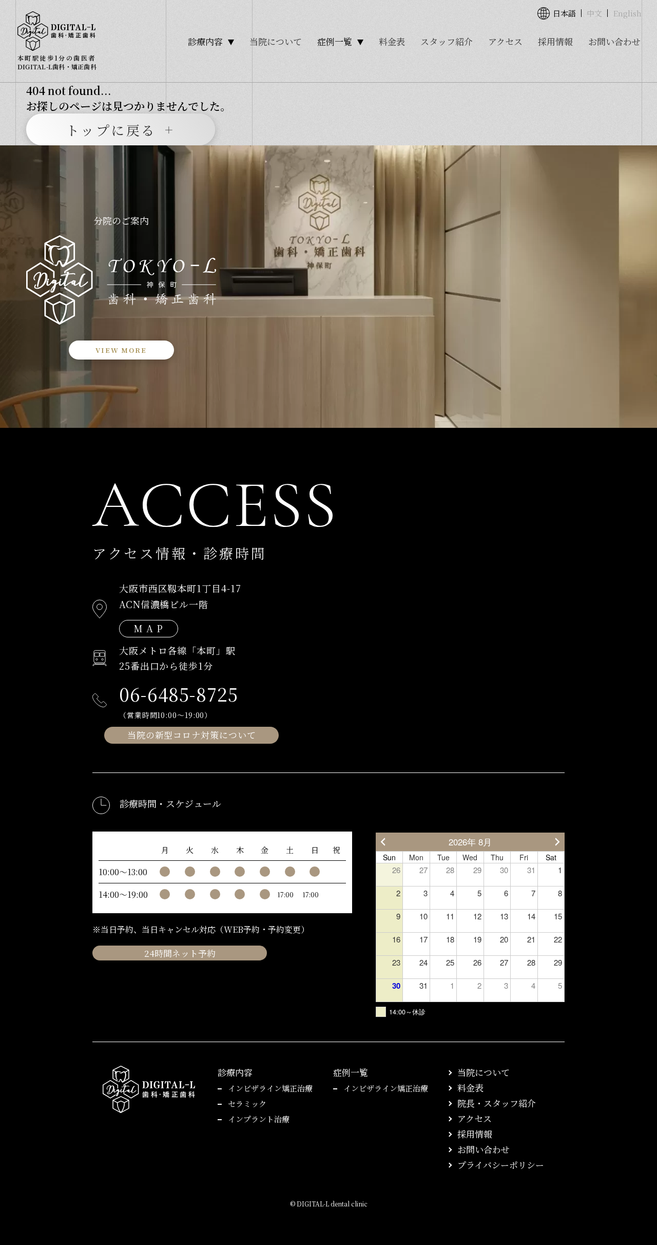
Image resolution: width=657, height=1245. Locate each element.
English (627, 13)
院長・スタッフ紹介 (496, 1103)
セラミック (247, 1103)
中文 (594, 13)
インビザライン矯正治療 (270, 1088)
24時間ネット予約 (180, 953)
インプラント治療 (258, 1119)
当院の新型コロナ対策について (191, 734)
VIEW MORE (120, 350)
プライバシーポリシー (500, 1164)
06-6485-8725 (178, 694)
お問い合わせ (614, 41)
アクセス (505, 41)
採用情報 (555, 41)
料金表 (392, 41)
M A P (148, 628)
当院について (275, 41)
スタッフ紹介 (446, 41)
